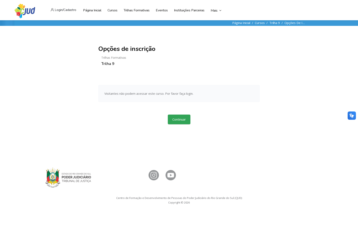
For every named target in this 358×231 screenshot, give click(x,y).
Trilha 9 (274, 23)
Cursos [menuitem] (112, 10)
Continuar (179, 119)
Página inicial (241, 23)
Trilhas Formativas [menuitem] (137, 10)
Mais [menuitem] (214, 10)
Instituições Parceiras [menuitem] (189, 10)
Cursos (260, 23)
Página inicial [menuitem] (92, 10)
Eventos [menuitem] (162, 10)
